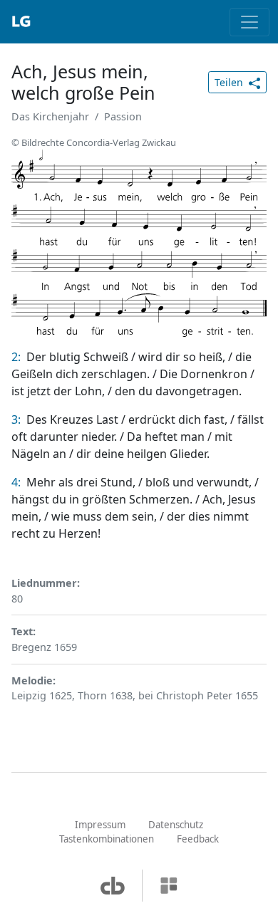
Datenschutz (175, 824)
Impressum (100, 824)
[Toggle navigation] (249, 22)
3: (17, 419)
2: (17, 357)
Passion (123, 116)
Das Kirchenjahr (50, 116)
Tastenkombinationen (106, 839)
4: (17, 482)
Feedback (198, 839)
